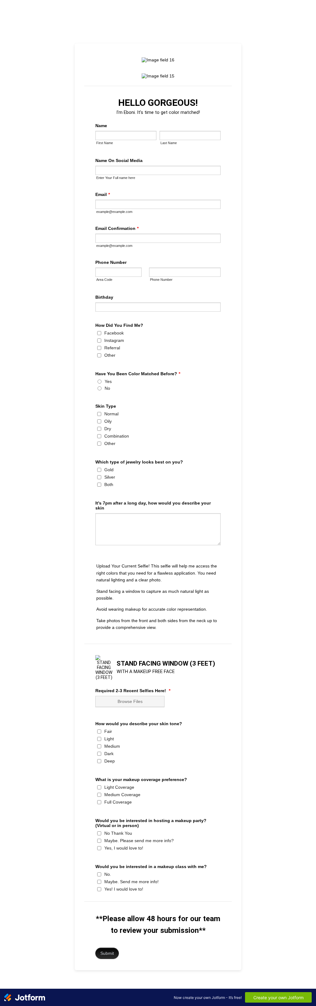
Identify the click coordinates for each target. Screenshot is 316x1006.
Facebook (114, 332)
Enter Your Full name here (115, 178)
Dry (107, 428)
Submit (107, 953)
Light (109, 738)
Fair (108, 731)
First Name (104, 143)
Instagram (114, 340)
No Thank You (118, 833)
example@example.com (114, 212)
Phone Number (111, 262)
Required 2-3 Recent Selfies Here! (132, 690)
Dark (109, 753)
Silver (109, 477)
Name (101, 125)
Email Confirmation (117, 228)
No (107, 388)
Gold (109, 469)
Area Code (104, 279)
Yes (108, 381)
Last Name (168, 143)
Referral (112, 347)
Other (109, 355)
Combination (116, 436)
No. (107, 874)
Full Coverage (118, 802)
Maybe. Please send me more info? (139, 840)
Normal (111, 413)
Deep (109, 761)
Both (108, 484)
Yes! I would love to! (123, 889)
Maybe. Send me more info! (131, 881)
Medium (112, 746)
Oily (108, 421)
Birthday (104, 297)
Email (102, 194)
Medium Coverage (122, 794)
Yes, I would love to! (123, 848)
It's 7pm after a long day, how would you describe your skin (153, 505)
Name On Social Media (119, 160)
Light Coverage (119, 787)
